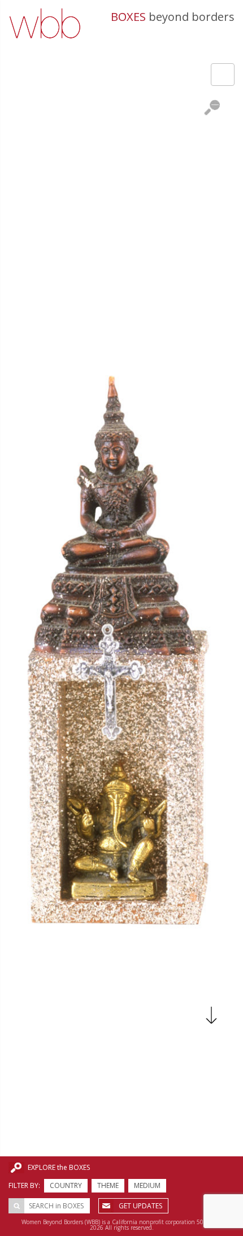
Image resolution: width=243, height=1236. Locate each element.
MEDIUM (147, 1185)
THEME (108, 1185)
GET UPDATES (140, 1206)
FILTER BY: (24, 1185)
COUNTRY (66, 1185)
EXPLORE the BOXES (59, 1167)
